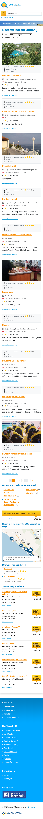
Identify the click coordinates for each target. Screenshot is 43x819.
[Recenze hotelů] (11, 5)
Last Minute (8, 734)
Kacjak (5, 325)
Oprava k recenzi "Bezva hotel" (17, 235)
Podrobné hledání (8, 17)
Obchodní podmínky (11, 717)
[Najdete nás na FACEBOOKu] (14, 795)
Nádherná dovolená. (11, 75)
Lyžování (7, 759)
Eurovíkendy (8, 748)
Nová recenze (9, 710)
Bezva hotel (7, 292)
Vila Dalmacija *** (9, 610)
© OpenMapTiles (18, 557)
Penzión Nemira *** (10, 643)
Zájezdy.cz (8, 779)
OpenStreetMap (9, 559)
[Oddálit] (38, 534)
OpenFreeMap (8, 557)
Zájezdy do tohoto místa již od (19, 513)
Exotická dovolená (11, 741)
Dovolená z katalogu (12, 730)
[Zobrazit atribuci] (38, 557)
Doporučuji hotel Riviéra (13, 397)
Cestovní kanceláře (11, 762)
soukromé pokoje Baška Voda (14, 660)
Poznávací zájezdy (11, 745)
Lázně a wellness (10, 752)
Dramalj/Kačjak (9, 166)
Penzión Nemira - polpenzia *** (14, 676)
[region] (21, 545)
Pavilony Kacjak (9, 199)
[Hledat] (3, 13)
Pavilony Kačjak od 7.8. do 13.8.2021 (19, 111)
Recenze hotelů (10, 707)
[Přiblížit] (38, 531)
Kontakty (7, 714)
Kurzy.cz (7, 775)
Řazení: (5, 35)
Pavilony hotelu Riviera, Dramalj (17, 454)
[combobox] (24, 13)
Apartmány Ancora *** (11, 627)
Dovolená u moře (10, 737)
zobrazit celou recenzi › (10, 95)
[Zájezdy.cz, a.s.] (12, 812)
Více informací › (7, 605)
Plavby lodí (8, 755)
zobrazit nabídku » (8, 519)
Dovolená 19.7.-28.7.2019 (14, 361)
